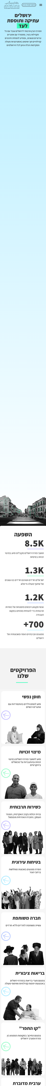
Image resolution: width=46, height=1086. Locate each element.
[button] (40, 5)
